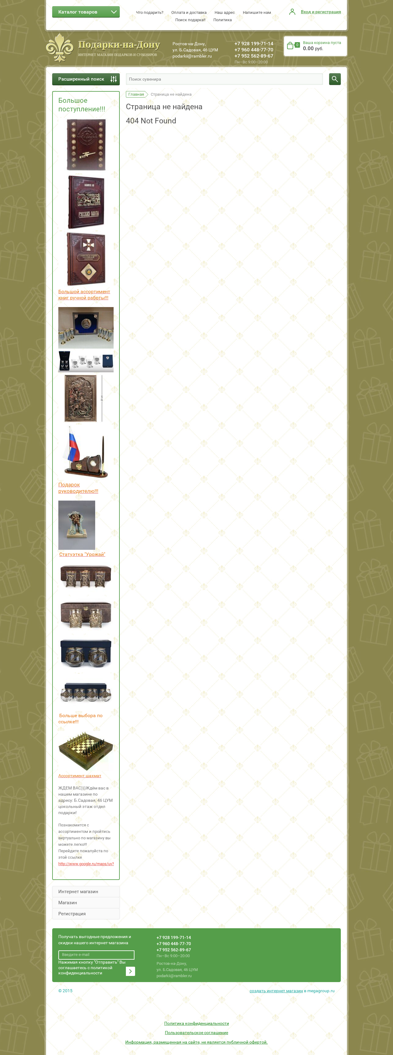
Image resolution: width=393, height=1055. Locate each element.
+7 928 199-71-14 (254, 43)
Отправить (130, 971)
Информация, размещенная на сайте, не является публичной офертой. (196, 1042)
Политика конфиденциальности (196, 1023)
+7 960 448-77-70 (254, 50)
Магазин (67, 902)
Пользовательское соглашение (196, 1032)
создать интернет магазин (276, 990)
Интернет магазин (78, 891)
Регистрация (72, 914)
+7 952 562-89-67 (254, 56)
